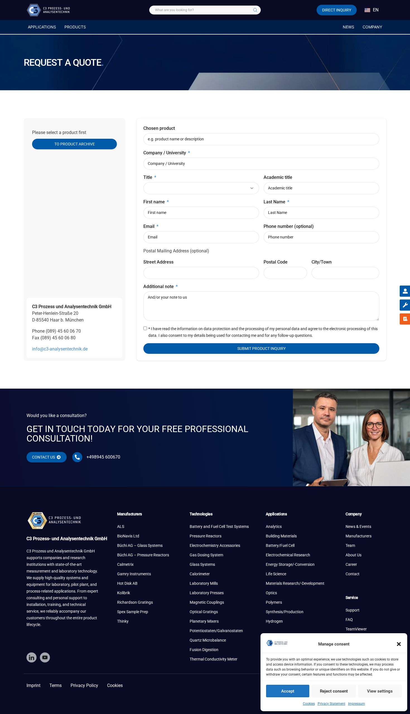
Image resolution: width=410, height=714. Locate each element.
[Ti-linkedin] (31, 657)
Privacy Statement (331, 704)
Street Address (158, 262)
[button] (399, 644)
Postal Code (276, 262)
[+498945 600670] (77, 457)
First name (154, 201)
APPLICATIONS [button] (42, 27)
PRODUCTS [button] (75, 27)
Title (148, 177)
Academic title (278, 177)
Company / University (165, 152)
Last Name (275, 201)
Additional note (159, 286)
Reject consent (334, 691)
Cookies (309, 704)
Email (149, 226)
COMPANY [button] (372, 27)
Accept (287, 691)
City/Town (322, 262)
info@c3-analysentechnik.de (60, 349)
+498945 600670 (103, 457)
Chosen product (159, 128)
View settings (380, 691)
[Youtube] (45, 657)
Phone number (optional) (289, 226)
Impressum (356, 704)
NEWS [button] (348, 27)
